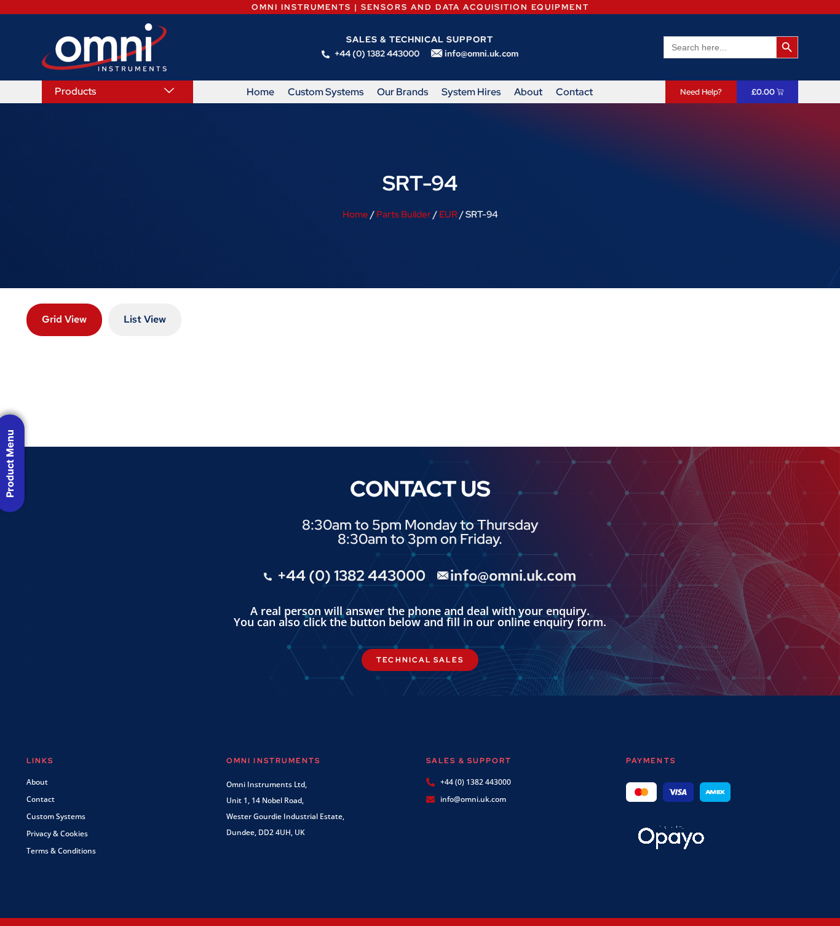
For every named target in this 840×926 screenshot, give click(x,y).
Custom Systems (325, 92)
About (528, 92)
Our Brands (402, 92)
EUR (448, 214)
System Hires (471, 92)
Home (260, 92)
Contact (574, 92)
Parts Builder (403, 214)
